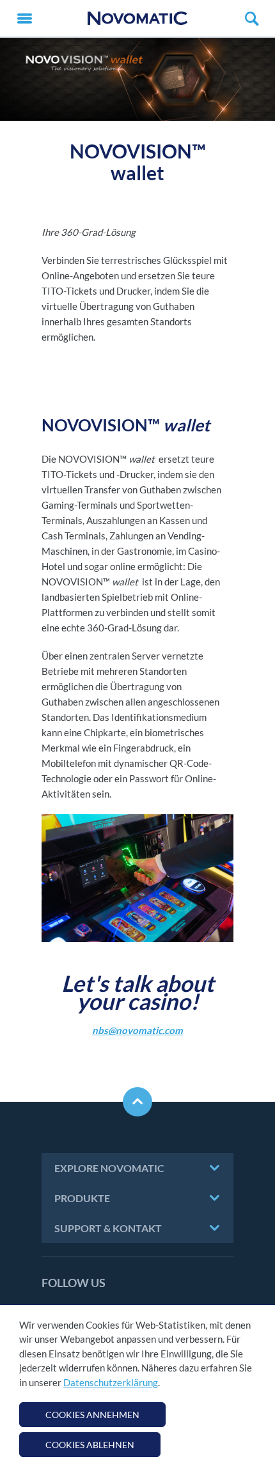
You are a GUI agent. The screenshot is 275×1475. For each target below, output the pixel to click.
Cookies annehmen (92, 1414)
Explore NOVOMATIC (109, 1168)
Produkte (82, 1198)
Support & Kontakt (108, 1228)
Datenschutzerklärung (110, 1382)
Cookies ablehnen (89, 1444)
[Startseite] (137, 18)
